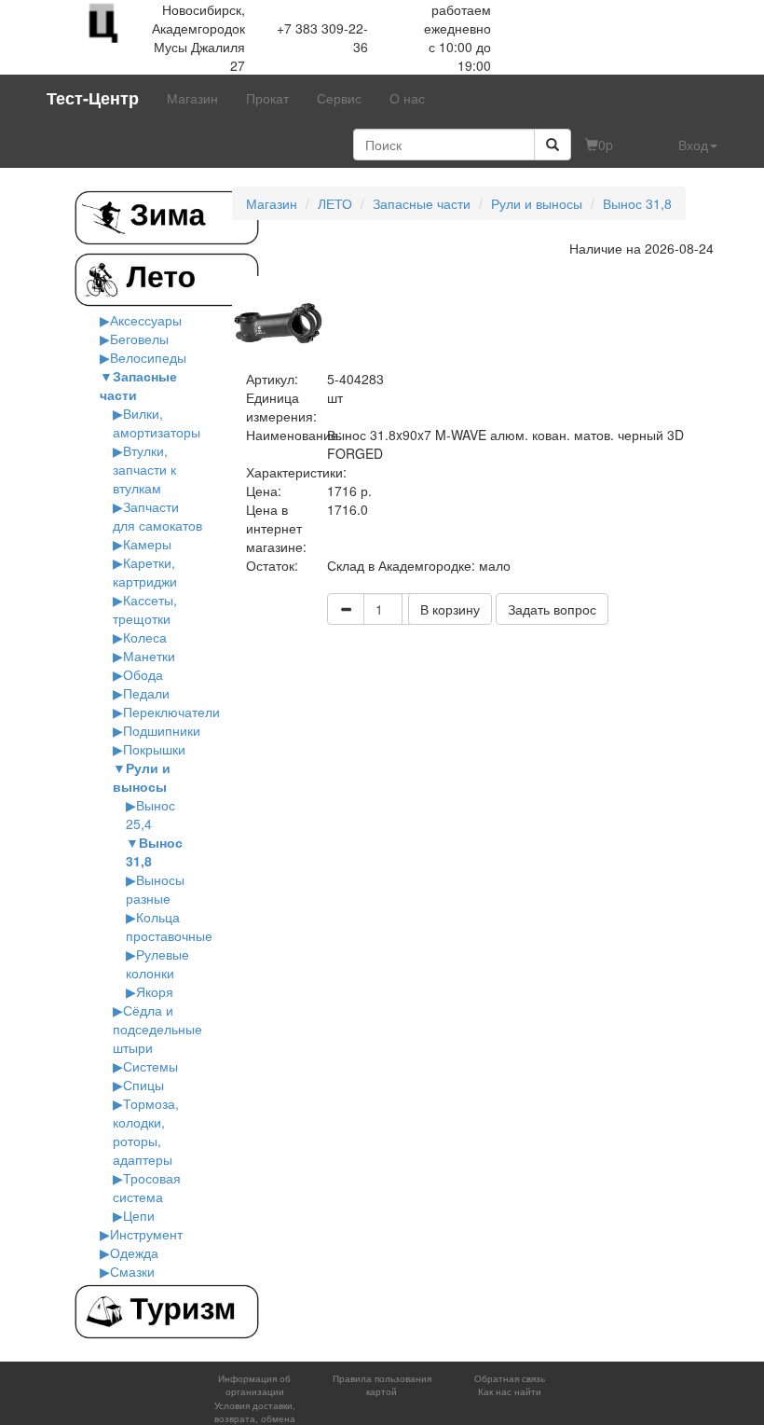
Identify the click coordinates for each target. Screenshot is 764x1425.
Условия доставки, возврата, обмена (254, 1412)
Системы (150, 1066)
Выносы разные (155, 888)
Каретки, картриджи (145, 571)
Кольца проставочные (169, 926)
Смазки (132, 1271)
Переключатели (171, 711)
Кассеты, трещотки (145, 609)
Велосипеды (148, 357)
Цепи (139, 1215)
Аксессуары (146, 320)
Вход (693, 144)
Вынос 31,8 (637, 203)
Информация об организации (254, 1385)
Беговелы (139, 338)
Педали (146, 693)
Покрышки (154, 749)
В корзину (450, 609)
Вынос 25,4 (150, 814)
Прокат (267, 98)
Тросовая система (147, 1187)
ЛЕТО (335, 203)
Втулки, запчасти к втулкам (144, 469)
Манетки (149, 655)
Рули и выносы (142, 777)
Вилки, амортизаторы (156, 422)
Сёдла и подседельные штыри (157, 1029)
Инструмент (146, 1233)
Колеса (145, 637)
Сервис (339, 98)
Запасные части (422, 203)
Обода (143, 674)
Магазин (192, 98)
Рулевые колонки (157, 963)
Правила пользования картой (382, 1385)
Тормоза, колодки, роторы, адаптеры (146, 1131)
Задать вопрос (552, 609)
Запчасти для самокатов (157, 515)
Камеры (147, 543)
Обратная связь (509, 1378)
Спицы (143, 1084)
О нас (407, 98)
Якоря (154, 991)
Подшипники (161, 730)
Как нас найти (509, 1391)
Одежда (134, 1252)
